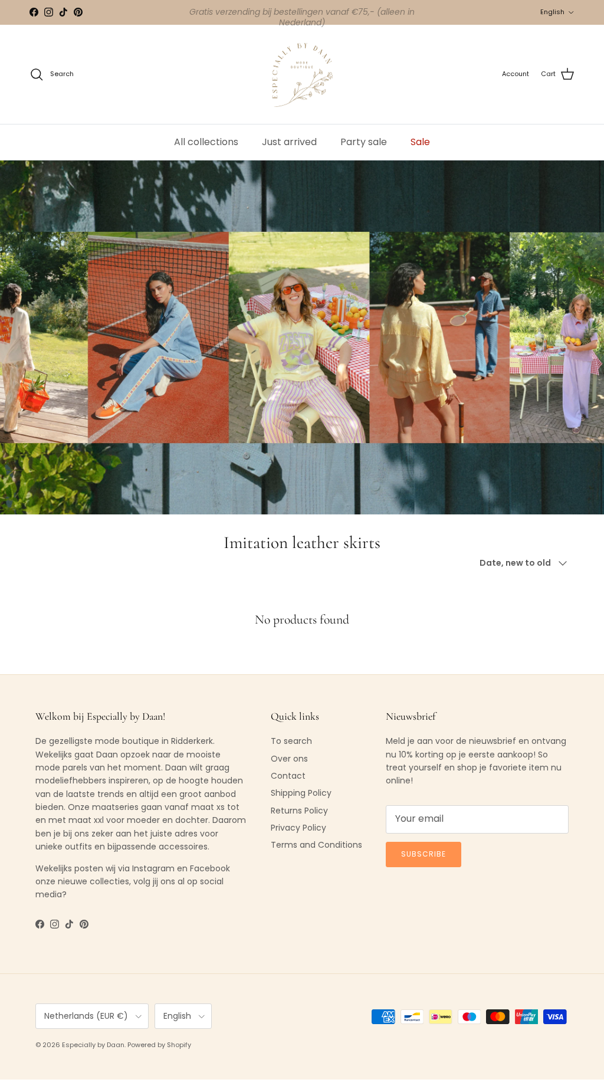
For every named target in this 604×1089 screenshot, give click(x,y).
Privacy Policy (298, 828)
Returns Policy (299, 810)
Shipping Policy (301, 793)
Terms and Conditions (316, 845)
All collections (206, 142)
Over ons (289, 759)
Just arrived (289, 142)
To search (291, 741)
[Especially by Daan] (302, 75)
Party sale (363, 142)
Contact (288, 776)
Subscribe (423, 854)
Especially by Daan (93, 1044)
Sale (420, 142)
